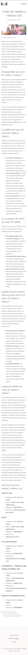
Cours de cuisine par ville (9, 612)
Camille (19, 19)
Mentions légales (14, 638)
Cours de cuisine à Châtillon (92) (11, 613)
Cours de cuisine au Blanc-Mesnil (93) (12, 616)
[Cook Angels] (4, 4)
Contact (14, 642)
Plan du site (14, 635)
